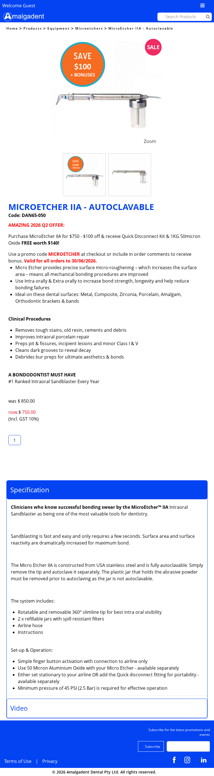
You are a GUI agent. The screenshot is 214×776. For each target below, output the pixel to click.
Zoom (150, 141)
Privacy (49, 761)
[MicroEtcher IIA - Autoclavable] (107, 42)
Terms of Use (17, 761)
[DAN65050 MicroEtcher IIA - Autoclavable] (84, 174)
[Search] (208, 16)
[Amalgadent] (23, 16)
